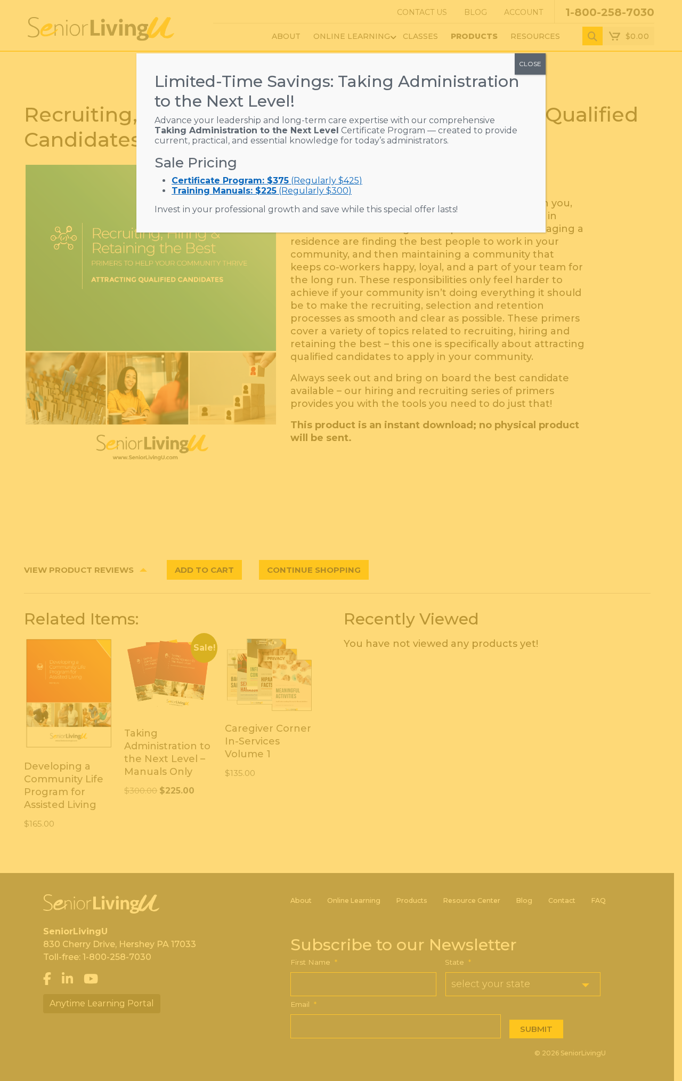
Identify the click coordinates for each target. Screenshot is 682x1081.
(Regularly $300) (262, 191)
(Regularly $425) (267, 180)
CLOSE (530, 64)
